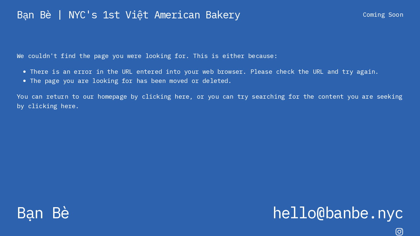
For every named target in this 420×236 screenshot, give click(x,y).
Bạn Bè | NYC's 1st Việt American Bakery (128, 14)
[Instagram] (399, 232)
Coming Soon (383, 14)
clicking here (165, 96)
